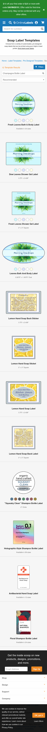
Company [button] (6, 698)
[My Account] (36, 22)
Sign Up (36, 669)
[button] (4, 22)
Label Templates (14, 60)
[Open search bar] (10, 22)
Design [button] (5, 684)
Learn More (38, 721)
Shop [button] (4, 678)
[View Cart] (42, 22)
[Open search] (42, 29)
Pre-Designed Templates (33, 60)
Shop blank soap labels (26, 48)
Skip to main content (9, 12)
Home (4, 60)
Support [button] (5, 691)
